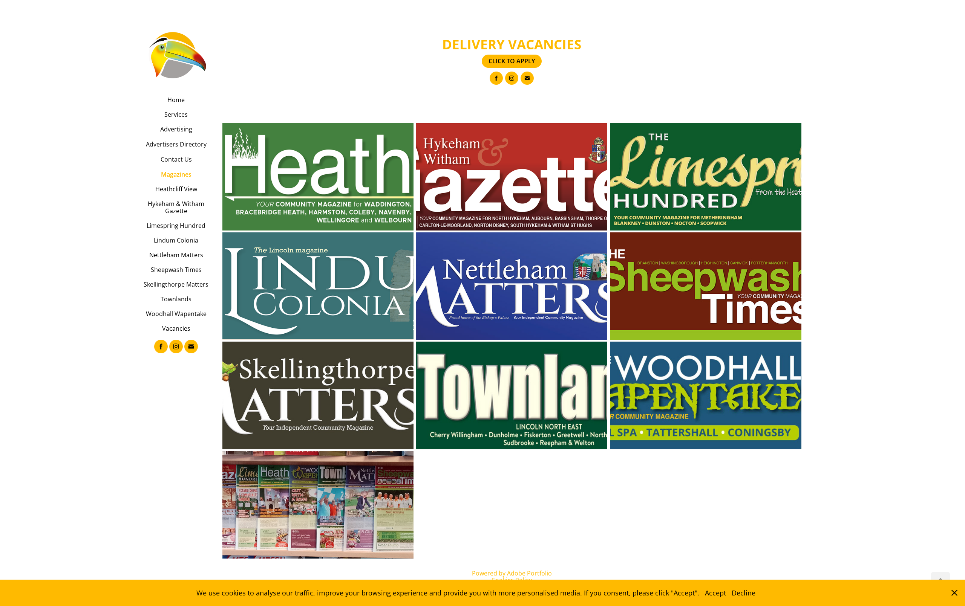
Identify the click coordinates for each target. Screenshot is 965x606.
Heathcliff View (176, 189)
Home (176, 100)
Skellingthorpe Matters (176, 284)
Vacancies (176, 328)
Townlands (176, 299)
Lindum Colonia (176, 240)
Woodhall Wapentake (176, 314)
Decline (743, 593)
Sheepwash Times (176, 270)
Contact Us (176, 159)
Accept (715, 593)
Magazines (176, 174)
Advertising (176, 129)
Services (176, 114)
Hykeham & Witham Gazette (176, 207)
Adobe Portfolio (529, 573)
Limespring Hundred (176, 225)
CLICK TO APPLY (512, 61)
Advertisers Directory (176, 144)
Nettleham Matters (176, 255)
